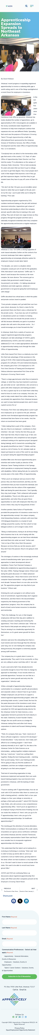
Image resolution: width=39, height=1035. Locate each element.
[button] (26, 6)
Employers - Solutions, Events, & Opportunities (14, 963)
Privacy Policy (19, 1028)
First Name (9, 917)
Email (7, 939)
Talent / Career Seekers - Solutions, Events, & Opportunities (18, 969)
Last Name (9, 928)
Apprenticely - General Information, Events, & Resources (15, 957)
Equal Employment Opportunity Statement (20, 1030)
